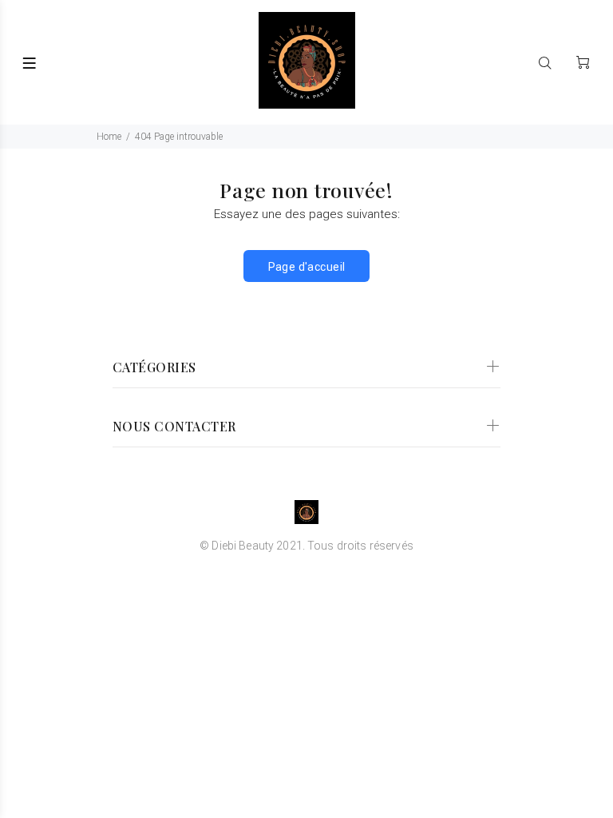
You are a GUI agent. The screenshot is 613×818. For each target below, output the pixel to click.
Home (109, 136)
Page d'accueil (307, 266)
